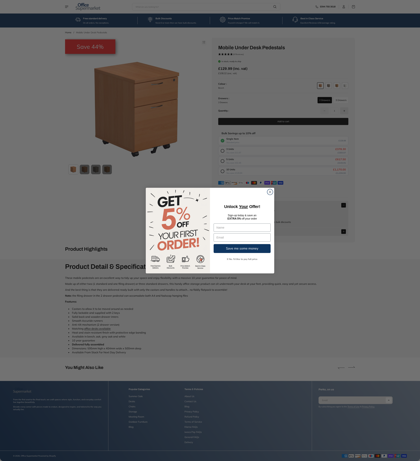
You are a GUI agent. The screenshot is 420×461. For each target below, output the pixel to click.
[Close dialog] (270, 192)
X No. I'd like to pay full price (242, 259)
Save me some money (242, 248)
